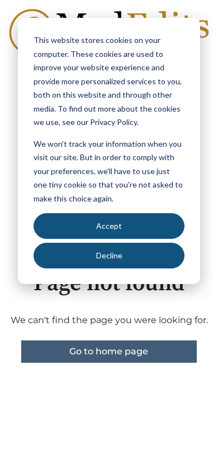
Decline (109, 255)
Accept (109, 225)
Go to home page (108, 351)
